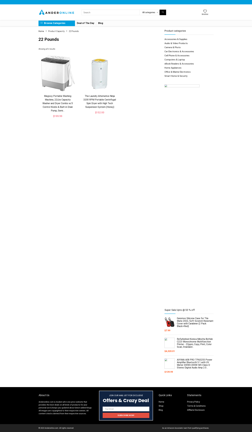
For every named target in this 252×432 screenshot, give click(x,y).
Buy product (58, 119)
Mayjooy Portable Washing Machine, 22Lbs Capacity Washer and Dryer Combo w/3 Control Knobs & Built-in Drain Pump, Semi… (57, 103)
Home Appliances (172, 68)
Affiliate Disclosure (196, 410)
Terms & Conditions (196, 406)
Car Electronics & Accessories (179, 51)
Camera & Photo (172, 47)
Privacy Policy (193, 402)
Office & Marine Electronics (177, 72)
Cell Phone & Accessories (176, 55)
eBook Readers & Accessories (179, 63)
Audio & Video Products (176, 43)
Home (41, 31)
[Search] (163, 12)
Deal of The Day (85, 23)
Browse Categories (54, 23)
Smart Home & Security (175, 76)
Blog (100, 23)
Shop (161, 406)
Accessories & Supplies (175, 39)
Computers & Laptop (174, 59)
